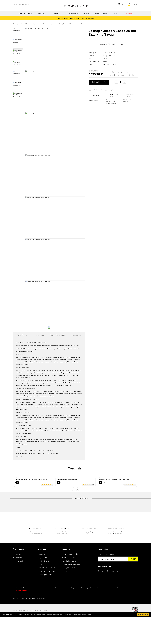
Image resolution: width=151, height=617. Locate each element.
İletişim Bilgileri (44, 561)
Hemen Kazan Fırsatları (22, 554)
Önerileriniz (76, 335)
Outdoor (100, 588)
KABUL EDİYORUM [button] (143, 614)
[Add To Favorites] (90, 90)
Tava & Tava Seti (109, 53)
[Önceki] (73, 489)
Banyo (73, 588)
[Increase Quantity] (124, 82)
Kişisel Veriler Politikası (71, 564)
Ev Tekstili (46, 588)
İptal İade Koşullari (69, 561)
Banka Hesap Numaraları (47, 568)
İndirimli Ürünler (19, 561)
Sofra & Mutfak (21, 588)
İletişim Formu (43, 564)
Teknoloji (34, 588)
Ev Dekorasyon (60, 588)
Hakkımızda (42, 554)
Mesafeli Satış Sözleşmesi (72, 554)
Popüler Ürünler (113, 588)
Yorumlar (40, 335)
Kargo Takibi (67, 571)
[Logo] (75, 6)
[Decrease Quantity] (116, 82)
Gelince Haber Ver (99, 82)
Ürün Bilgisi (22, 335)
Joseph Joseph (109, 56)
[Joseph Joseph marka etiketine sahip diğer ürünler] (93, 44)
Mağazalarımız (43, 558)
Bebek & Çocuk (86, 588)
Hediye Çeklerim (69, 568)
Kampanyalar (18, 558)
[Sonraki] (77, 489)
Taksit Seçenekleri (58, 335)
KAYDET (133, 559)
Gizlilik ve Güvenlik (69, 558)
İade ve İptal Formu (45, 575)
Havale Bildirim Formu (46, 571)
